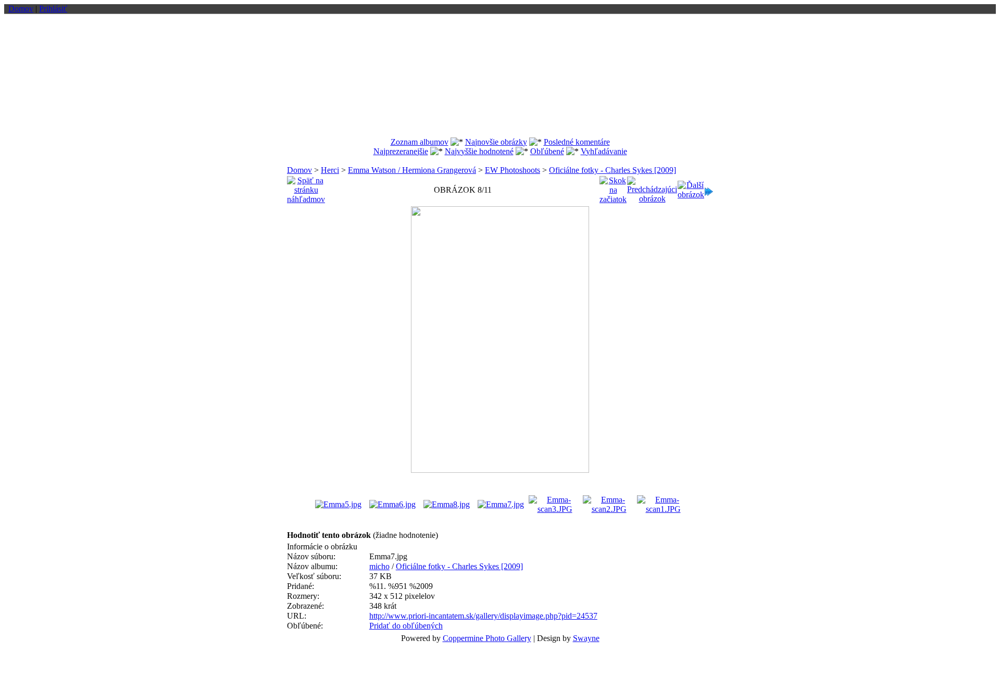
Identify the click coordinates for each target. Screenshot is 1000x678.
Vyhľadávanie (604, 151)
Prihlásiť (53, 8)
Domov (20, 8)
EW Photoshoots (512, 170)
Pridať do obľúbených (406, 625)
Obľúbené (547, 151)
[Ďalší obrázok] (691, 187)
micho (379, 566)
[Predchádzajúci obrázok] (652, 187)
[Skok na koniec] (709, 188)
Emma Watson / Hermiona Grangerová (412, 170)
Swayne (586, 638)
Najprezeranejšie (400, 151)
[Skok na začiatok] (613, 187)
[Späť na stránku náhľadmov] (306, 187)
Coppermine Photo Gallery (487, 638)
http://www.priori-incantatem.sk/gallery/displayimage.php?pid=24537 (483, 615)
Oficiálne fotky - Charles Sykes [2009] (612, 170)
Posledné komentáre (577, 141)
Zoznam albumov (419, 141)
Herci (330, 170)
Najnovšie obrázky (496, 141)
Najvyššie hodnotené (479, 151)
